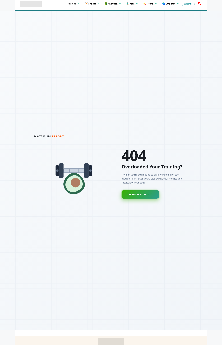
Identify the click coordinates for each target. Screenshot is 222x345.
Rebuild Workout (140, 194)
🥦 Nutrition (111, 4)
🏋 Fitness (90, 4)
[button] (199, 4)
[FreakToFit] (31, 4)
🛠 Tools (72, 4)
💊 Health (148, 4)
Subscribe (188, 4)
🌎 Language (168, 4)
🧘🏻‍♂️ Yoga (130, 4)
